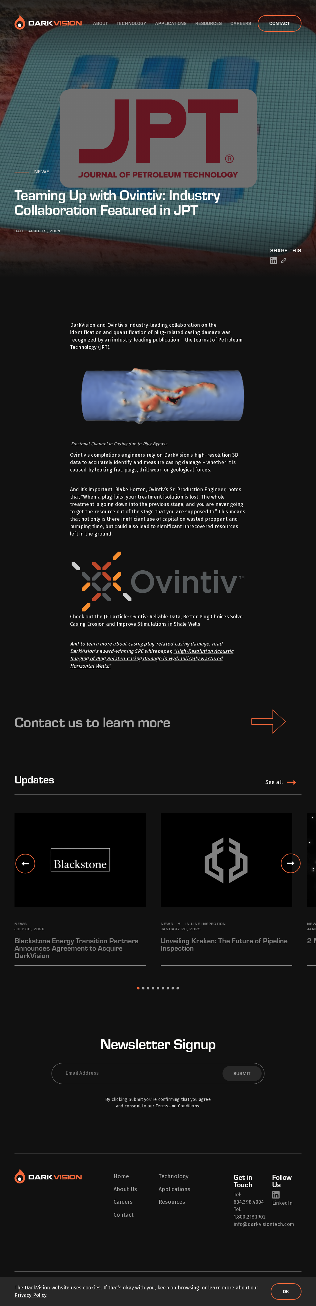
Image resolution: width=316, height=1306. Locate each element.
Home (121, 1176)
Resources (208, 23)
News (42, 171)
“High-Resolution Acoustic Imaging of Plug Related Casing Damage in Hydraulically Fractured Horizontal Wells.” (151, 658)
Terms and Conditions (177, 1106)
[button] (138, 988)
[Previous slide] (25, 863)
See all (274, 782)
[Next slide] (291, 863)
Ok (286, 1291)
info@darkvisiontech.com (264, 1224)
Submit (242, 1073)
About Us (125, 1189)
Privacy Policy (30, 1295)
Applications (171, 23)
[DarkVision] (48, 23)
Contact (279, 23)
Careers (241, 23)
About (100, 23)
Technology (132, 23)
